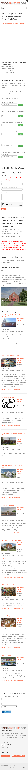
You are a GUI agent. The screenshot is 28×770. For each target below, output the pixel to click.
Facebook (4, 745)
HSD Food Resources (18, 755)
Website (7, 415)
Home (4, 23)
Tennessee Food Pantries (12, 23)
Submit (4, 209)
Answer (20, 105)
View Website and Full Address (20, 321)
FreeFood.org (5, 755)
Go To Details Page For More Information (12, 348)
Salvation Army (5, 616)
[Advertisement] (14, 43)
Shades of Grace (6, 655)
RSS (2, 745)
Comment (5, 192)
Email (2, 415)
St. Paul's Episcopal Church (9, 585)
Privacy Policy (5, 742)
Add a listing (4, 747)
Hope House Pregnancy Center (10, 355)
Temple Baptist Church (7, 397)
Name (4, 181)
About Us (16, 767)
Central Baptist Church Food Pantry (11, 540)
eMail (9, 187)
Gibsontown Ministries (7, 505)
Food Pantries (14, 4)
